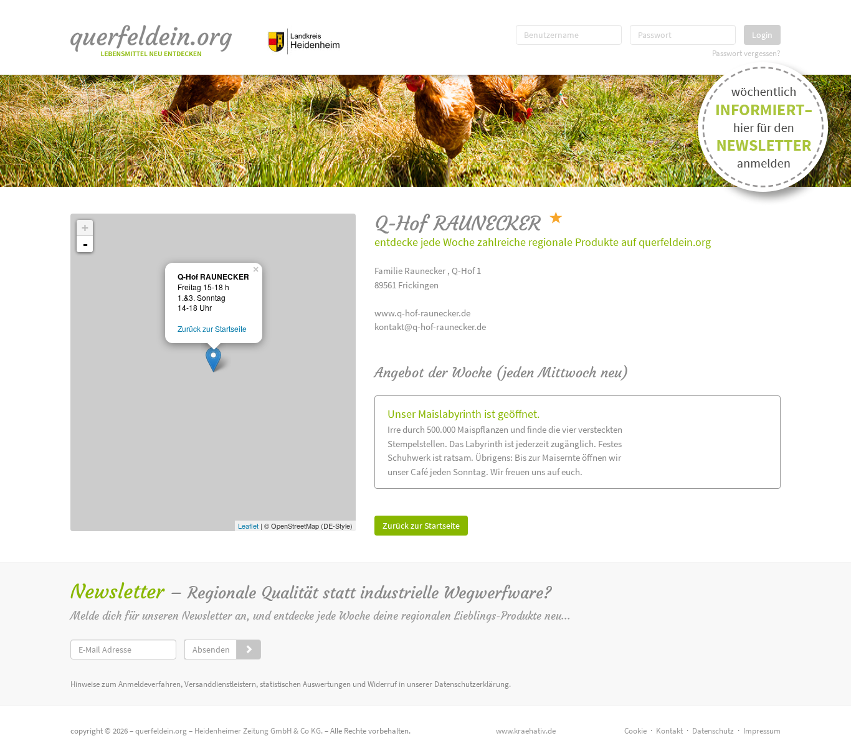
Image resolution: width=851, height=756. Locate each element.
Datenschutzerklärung (471, 684)
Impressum (762, 730)
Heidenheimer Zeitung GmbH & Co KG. (258, 730)
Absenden (211, 649)
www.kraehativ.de (526, 730)
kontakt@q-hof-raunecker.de (430, 327)
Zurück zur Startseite (421, 525)
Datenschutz (713, 730)
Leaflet (248, 526)
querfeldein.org (161, 730)
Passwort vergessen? (746, 53)
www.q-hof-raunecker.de (422, 313)
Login (762, 34)
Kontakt (669, 730)
